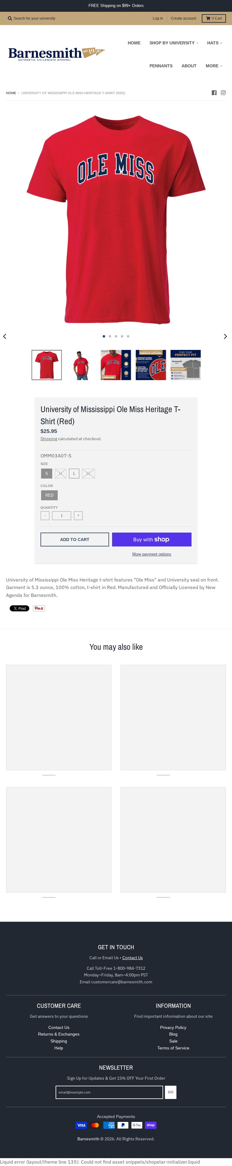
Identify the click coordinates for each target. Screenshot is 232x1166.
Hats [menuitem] (212, 42)
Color (46, 486)
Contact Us (132, 957)
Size (44, 464)
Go (170, 1092)
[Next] (225, 336)
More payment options (151, 554)
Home (11, 93)
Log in (158, 18)
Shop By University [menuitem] (172, 42)
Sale (173, 1041)
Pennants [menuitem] (161, 65)
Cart (217, 18)
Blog (173, 1034)
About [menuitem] (189, 65)
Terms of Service (173, 1048)
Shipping (48, 438)
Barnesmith (88, 1139)
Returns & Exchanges (58, 1034)
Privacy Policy (173, 1027)
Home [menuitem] (134, 42)
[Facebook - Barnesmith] (214, 92)
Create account (183, 18)
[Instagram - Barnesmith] (223, 92)
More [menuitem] (212, 65)
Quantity (49, 507)
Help (58, 1048)
